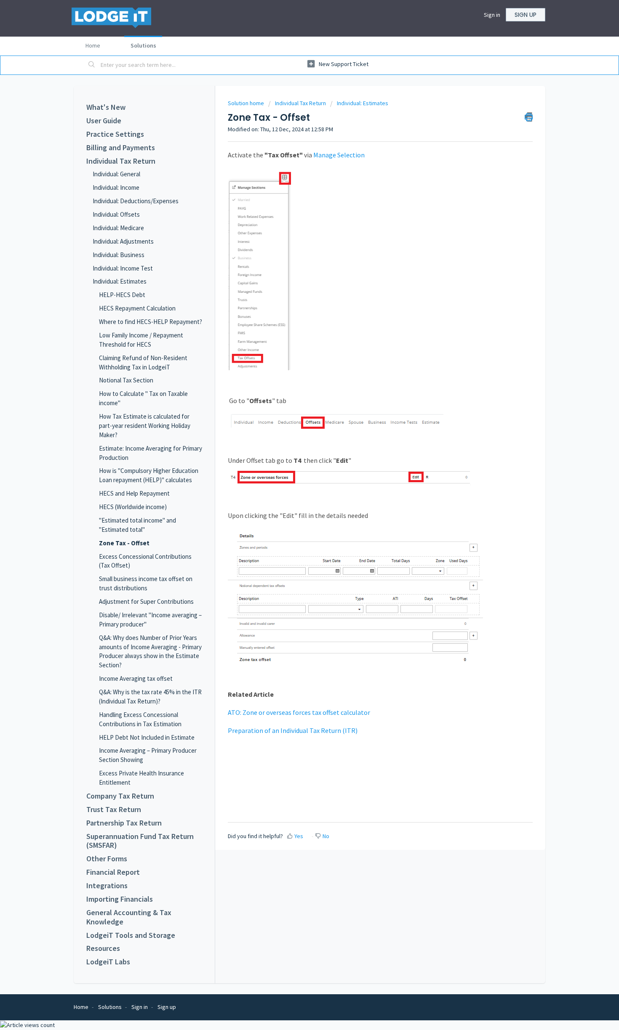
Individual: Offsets (116, 214)
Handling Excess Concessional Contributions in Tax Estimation (140, 719)
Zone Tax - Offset (124, 543)
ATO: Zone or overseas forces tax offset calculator (299, 712)
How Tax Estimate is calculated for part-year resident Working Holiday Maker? (144, 425)
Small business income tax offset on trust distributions (145, 583)
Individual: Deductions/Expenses (136, 201)
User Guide (103, 120)
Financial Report (113, 872)
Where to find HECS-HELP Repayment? (150, 322)
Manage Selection (339, 155)
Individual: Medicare (118, 228)
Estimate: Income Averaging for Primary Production (150, 453)
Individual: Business (118, 255)
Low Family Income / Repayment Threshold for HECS (141, 339)
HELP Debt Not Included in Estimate (147, 737)
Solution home (246, 103)
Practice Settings (115, 134)
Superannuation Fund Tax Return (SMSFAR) (140, 841)
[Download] (294, 415)
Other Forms (106, 858)
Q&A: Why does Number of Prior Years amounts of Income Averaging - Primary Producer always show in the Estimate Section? (150, 651)
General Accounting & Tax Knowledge (128, 917)
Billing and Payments (120, 147)
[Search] (91, 65)
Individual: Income (116, 187)
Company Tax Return (120, 796)
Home (92, 45)
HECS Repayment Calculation (137, 308)
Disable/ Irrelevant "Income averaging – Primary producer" (150, 619)
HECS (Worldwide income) (133, 507)
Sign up (525, 15)
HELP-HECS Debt (122, 295)
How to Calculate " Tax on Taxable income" (143, 398)
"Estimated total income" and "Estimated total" (137, 525)
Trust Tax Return (113, 809)
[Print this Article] (529, 117)
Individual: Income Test (123, 268)
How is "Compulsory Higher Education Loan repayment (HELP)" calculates (148, 475)
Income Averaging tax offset (136, 678)
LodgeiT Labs (108, 961)
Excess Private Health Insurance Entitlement (141, 777)
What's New (105, 107)
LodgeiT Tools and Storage (130, 935)
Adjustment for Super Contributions (146, 601)
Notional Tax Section (126, 380)
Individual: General (116, 174)
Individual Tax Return (120, 161)
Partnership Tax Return (124, 823)
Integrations (107, 885)
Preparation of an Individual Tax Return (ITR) (293, 730)
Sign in (492, 15)
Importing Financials (119, 899)
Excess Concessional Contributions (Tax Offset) (145, 561)
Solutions (143, 45)
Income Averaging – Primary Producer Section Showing (148, 755)
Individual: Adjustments (123, 241)
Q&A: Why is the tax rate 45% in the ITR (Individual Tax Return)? (150, 696)
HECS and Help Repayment (134, 493)
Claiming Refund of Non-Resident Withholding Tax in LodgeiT (143, 362)
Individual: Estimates (120, 281)
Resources (103, 948)
